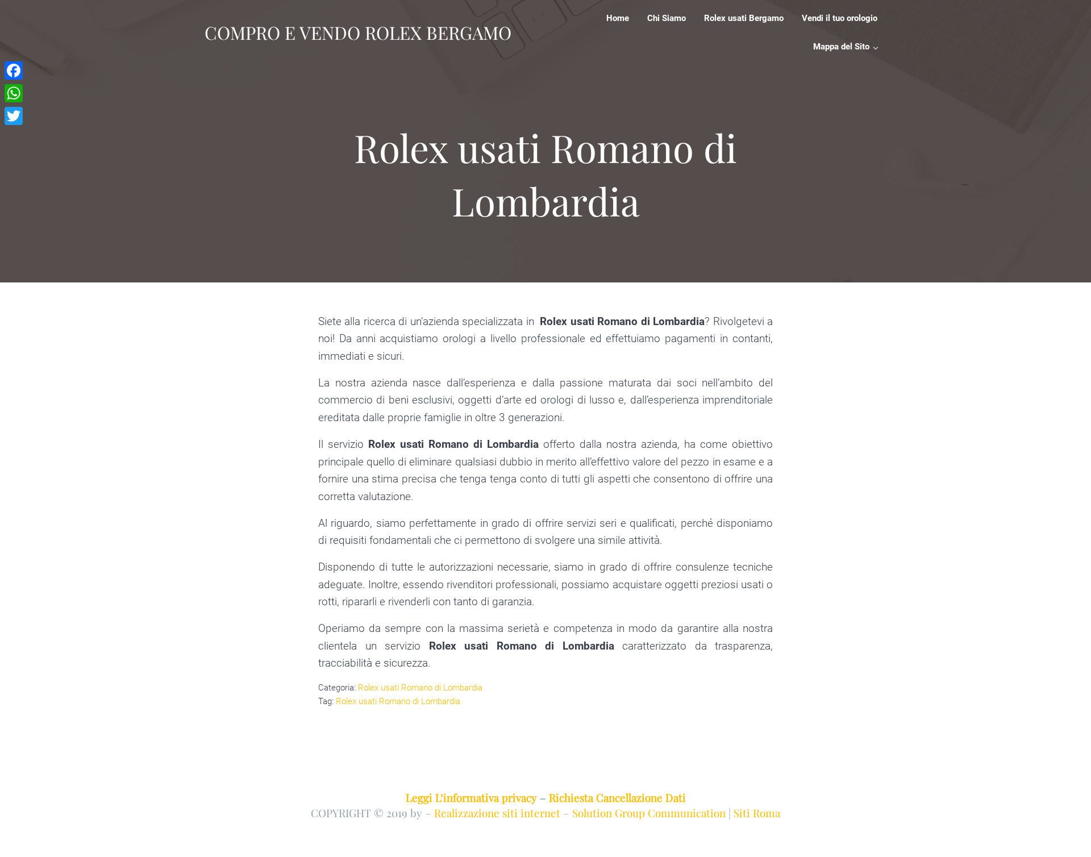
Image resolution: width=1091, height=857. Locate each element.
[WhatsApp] (13, 93)
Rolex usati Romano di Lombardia (420, 688)
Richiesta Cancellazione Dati (617, 798)
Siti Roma (757, 813)
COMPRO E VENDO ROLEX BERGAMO (358, 32)
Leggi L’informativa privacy (471, 798)
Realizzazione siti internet (497, 813)
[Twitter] (13, 116)
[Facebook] (13, 70)
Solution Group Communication (649, 813)
